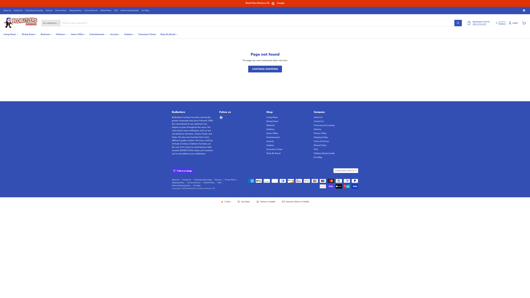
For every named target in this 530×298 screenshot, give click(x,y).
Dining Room (28, 34)
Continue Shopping (265, 69)
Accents (114, 34)
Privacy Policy (61, 11)
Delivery (49, 11)
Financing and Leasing (34, 11)
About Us (7, 11)
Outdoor (128, 34)
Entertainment (97, 34)
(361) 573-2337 (479, 24)
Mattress (61, 34)
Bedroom (46, 34)
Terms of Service (91, 11)
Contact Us (18, 11)
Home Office (77, 34)
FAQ (116, 11)
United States (344, 170)
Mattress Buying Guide (129, 11)
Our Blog (145, 11)
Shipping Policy (75, 11)
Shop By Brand (168, 34)
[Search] (458, 23)
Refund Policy (106, 11)
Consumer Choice (147, 34)
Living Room (10, 34)
